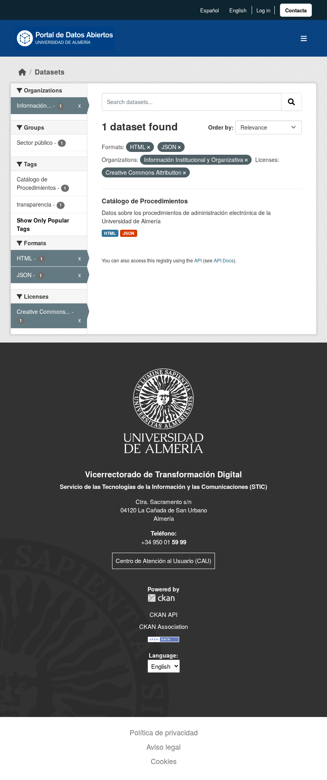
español (209, 10)
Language (162, 655)
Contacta (296, 10)
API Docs (224, 260)
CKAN (161, 598)
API (198, 260)
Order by (220, 127)
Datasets (50, 72)
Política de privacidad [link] (164, 732)
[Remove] (148, 147)
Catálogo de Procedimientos (145, 200)
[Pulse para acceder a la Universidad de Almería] (163, 410)
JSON (128, 233)
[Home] (22, 72)
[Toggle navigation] (303, 38)
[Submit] (291, 101)
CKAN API (163, 614)
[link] (296, 10)
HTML (110, 233)
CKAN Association (163, 626)
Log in (263, 10)
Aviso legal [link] (163, 746)
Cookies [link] (164, 761)
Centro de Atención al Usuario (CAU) (163, 560)
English (237, 10)
